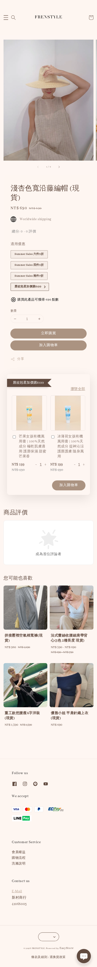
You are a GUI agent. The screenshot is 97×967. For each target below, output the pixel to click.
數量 (14, 311)
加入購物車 (48, 345)
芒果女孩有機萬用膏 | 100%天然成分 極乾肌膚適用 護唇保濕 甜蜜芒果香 (32, 446)
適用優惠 (18, 244)
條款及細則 (39, 957)
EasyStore (66, 948)
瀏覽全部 (78, 389)
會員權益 (18, 852)
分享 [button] (20, 359)
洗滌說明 (18, 864)
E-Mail (17, 891)
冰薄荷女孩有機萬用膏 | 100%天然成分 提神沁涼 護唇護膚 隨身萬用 (70, 446)
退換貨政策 (58, 957)
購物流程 (18, 858)
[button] (6, 17)
